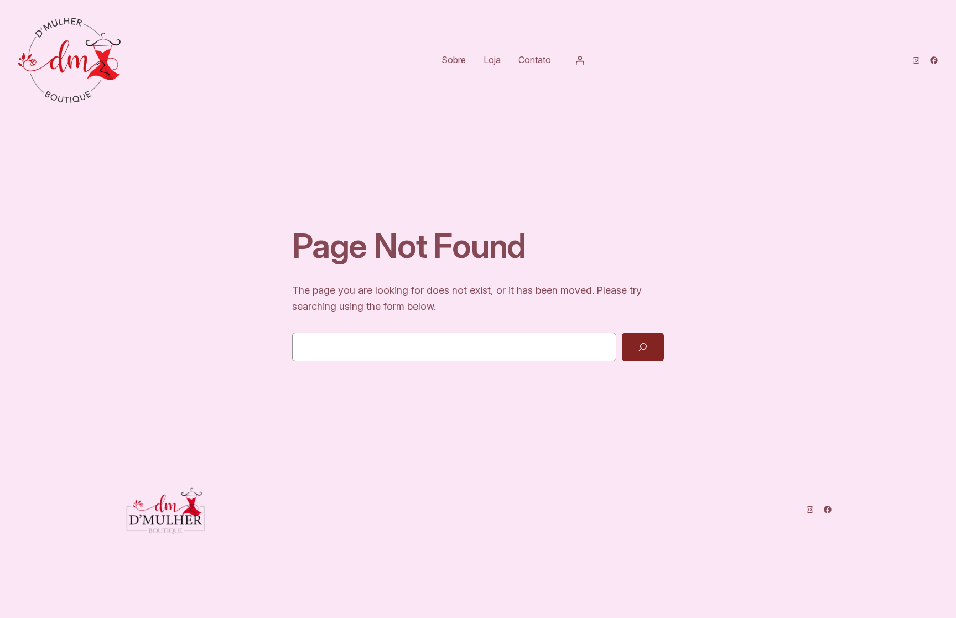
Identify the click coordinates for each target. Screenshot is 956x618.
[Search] (643, 347)
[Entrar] (580, 60)
